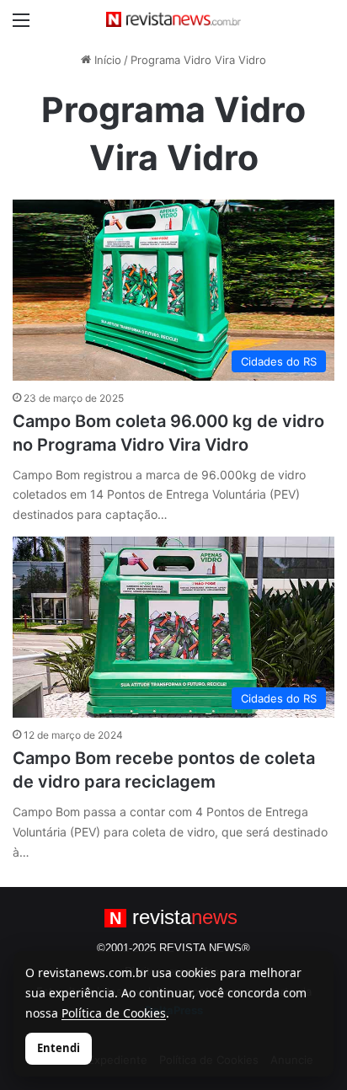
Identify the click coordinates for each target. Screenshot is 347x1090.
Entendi (58, 1047)
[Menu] (21, 26)
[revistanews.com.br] (173, 19)
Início (106, 60)
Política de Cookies (113, 1013)
